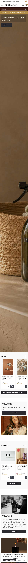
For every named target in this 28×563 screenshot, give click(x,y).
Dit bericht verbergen (9, 560)
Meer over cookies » (21, 560)
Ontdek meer (13, 483)
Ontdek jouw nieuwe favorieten (13, 392)
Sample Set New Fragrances (7, 467)
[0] (26, 4)
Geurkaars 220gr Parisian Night (7, 377)
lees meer (14, 413)
